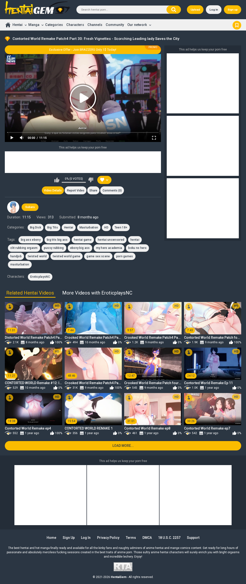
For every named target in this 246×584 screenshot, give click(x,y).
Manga (33, 25)
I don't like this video (90, 180)
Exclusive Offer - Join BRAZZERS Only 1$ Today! (82, 49)
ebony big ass (80, 248)
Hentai (17, 25)
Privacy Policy (108, 538)
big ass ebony (31, 239)
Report (75, 190)
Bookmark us (237, 25)
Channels (94, 25)
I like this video (56, 180)
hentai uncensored (111, 239)
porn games (124, 256)
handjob (16, 256)
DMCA (147, 538)
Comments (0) (112, 190)
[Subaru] (13, 207)
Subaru (30, 207)
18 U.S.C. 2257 (169, 538)
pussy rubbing (54, 248)
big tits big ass (57, 239)
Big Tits (52, 227)
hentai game (83, 239)
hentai (134, 239)
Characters (75, 25)
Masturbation (89, 227)
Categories (54, 25)
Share (93, 190)
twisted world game (66, 256)
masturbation (19, 264)
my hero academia (109, 248)
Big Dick (35, 227)
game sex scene (98, 256)
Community (115, 25)
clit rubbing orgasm (24, 248)
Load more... (123, 446)
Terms (131, 538)
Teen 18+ (121, 227)
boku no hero (137, 248)
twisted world (37, 256)
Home (8, 25)
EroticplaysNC (40, 276)
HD (106, 227)
